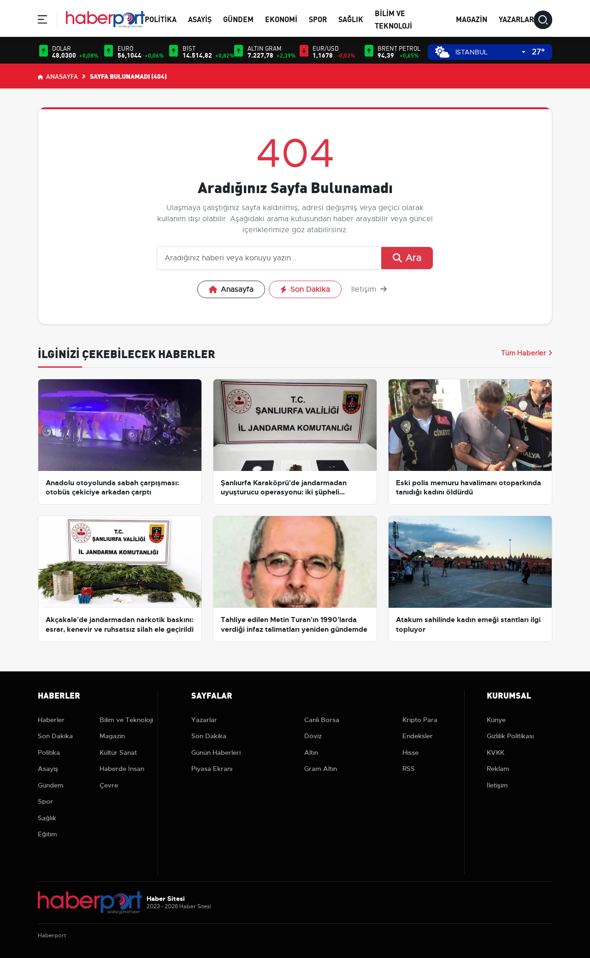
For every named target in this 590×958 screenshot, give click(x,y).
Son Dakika (310, 289)
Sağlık (350, 18)
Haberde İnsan (122, 768)
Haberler (51, 720)
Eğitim (47, 834)
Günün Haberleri (216, 752)
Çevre (109, 785)
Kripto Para (419, 720)
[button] (42, 21)
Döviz (313, 736)
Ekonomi (281, 18)
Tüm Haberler (523, 353)
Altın (311, 752)
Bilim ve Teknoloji (126, 720)
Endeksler (417, 736)
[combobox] (490, 52)
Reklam (498, 768)
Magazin (471, 18)
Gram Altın (320, 768)
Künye (496, 720)
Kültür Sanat (118, 752)
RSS (408, 768)
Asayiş (200, 18)
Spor (318, 18)
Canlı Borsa (321, 720)
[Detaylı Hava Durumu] (442, 52)
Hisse (410, 752)
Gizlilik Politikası (510, 736)
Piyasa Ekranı (211, 768)
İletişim (364, 289)
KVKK (495, 752)
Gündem (238, 18)
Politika (161, 18)
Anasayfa (61, 76)
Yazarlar (516, 18)
